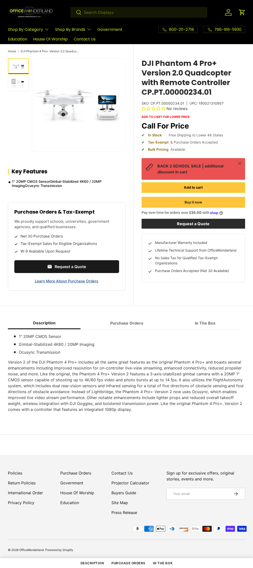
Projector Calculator (130, 482)
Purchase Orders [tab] (126, 323)
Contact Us (85, 39)
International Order (25, 492)
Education (17, 39)
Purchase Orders (75, 473)
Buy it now (193, 202)
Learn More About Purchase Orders (66, 281)
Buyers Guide (123, 492)
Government (110, 29)
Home (12, 51)
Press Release (124, 512)
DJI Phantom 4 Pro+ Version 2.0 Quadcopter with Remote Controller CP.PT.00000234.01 (50, 51)
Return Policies (22, 482)
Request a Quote (193, 223)
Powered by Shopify (59, 550)
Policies (15, 473)
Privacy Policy (21, 502)
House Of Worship (50, 39)
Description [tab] (44, 322)
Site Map (119, 502)
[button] (242, 12)
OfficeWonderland (31, 550)
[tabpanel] (126, 372)
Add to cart (193, 187)
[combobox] (138, 12)
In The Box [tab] (205, 323)
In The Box (163, 563)
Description (92, 563)
